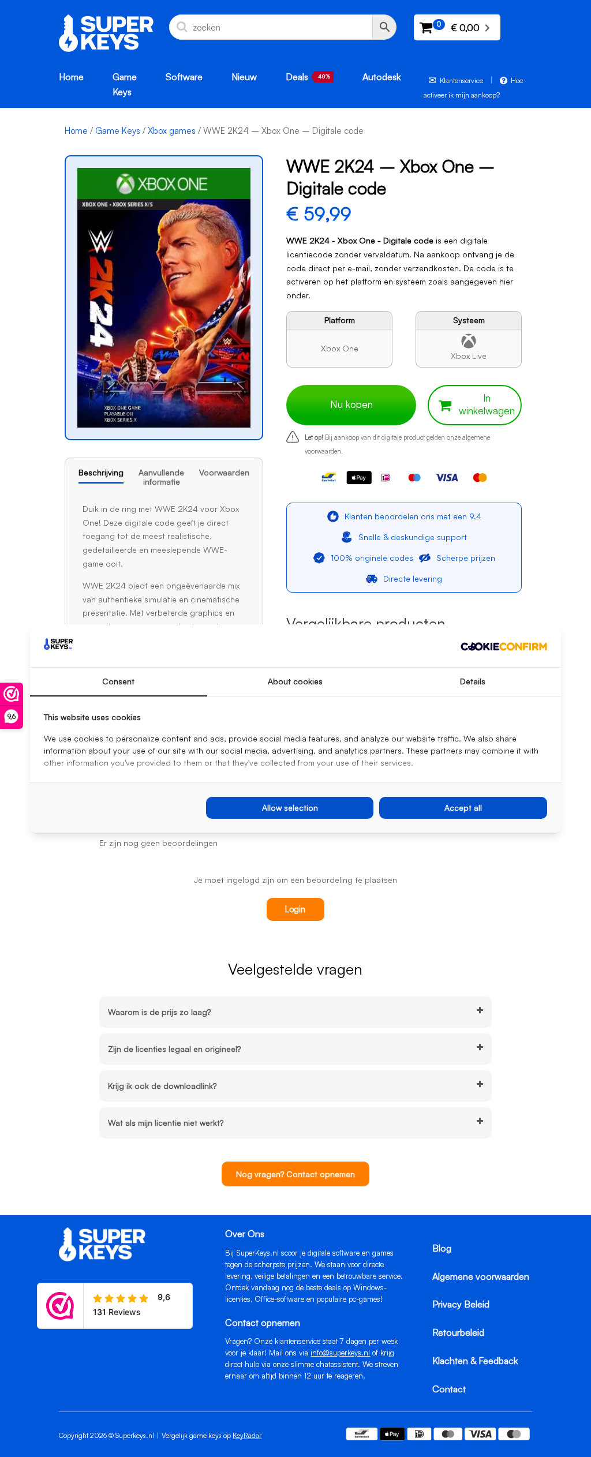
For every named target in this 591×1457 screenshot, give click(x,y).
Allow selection (290, 807)
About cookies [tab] (295, 681)
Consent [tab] (118, 681)
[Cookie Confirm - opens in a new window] (504, 646)
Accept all (463, 807)
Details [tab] (472, 681)
